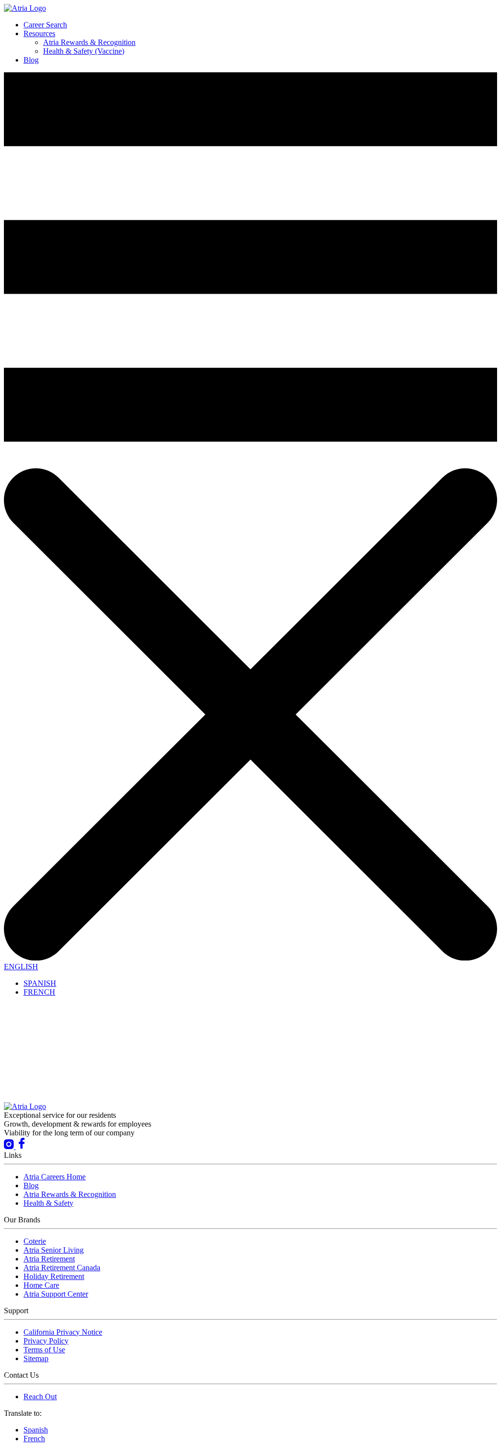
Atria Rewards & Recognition (89, 42)
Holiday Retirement (53, 1276)
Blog (31, 60)
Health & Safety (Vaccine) (83, 51)
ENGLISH (21, 966)
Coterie (34, 1241)
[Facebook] (21, 1146)
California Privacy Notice (62, 1332)
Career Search (45, 25)
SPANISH (39, 983)
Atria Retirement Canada (61, 1267)
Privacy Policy (45, 1341)
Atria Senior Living (53, 1250)
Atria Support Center (55, 1294)
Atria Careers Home (54, 1177)
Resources (39, 33)
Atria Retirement (49, 1259)
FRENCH (39, 992)
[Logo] (25, 8)
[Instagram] (10, 1146)
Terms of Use (44, 1349)
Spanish (35, 1430)
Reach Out (40, 1396)
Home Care (41, 1285)
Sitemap (35, 1358)
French (34, 1438)
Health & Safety (48, 1203)
